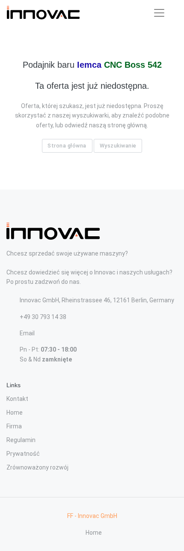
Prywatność (23, 453)
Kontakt (17, 398)
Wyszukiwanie (118, 145)
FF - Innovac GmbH (92, 515)
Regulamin (21, 440)
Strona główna (66, 145)
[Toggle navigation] (159, 13)
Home (14, 412)
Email (27, 333)
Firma (14, 426)
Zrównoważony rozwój (37, 467)
